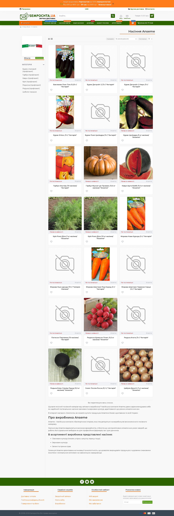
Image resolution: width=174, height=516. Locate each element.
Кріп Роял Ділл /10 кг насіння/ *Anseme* (100, 237)
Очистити (40, 58)
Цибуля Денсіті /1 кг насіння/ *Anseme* (136, 389)
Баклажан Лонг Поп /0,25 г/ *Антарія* (65, 86)
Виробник (26, 27)
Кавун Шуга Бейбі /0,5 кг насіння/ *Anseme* (136, 187)
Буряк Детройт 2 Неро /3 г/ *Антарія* (136, 86)
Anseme (78, 80)
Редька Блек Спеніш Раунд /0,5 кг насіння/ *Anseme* (65, 389)
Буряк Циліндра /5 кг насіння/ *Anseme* (136, 136)
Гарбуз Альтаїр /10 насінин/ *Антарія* (65, 187)
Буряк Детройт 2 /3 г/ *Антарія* (100, 85)
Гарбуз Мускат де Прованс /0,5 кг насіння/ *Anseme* (100, 187)
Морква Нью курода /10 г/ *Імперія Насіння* (65, 288)
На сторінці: (143, 39)
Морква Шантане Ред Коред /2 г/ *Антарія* (100, 288)
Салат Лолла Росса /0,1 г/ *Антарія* (100, 388)
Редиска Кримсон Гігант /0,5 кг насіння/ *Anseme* (100, 339)
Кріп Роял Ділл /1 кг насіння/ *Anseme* (65, 237)
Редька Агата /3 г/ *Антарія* (136, 338)
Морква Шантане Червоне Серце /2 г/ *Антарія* (136, 288)
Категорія (27, 65)
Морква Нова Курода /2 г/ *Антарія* (136, 236)
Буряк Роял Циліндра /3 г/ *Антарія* (100, 135)
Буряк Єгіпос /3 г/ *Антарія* (65, 135)
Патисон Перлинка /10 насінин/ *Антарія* (65, 339)
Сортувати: (110, 39)
